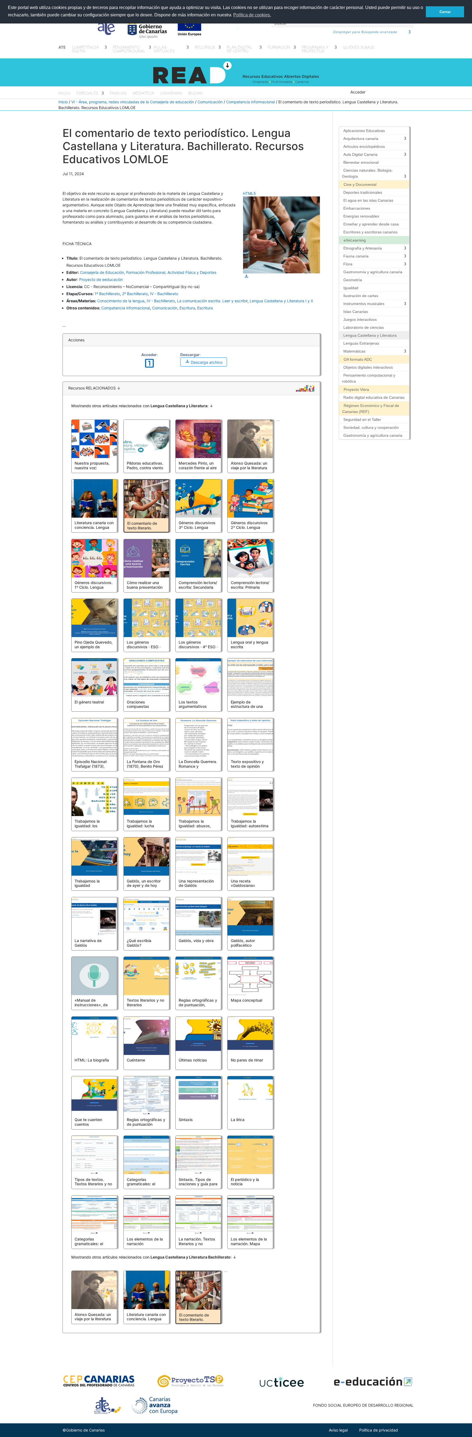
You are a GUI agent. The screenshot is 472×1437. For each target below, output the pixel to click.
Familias (118, 93)
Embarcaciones (356, 208)
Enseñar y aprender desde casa (371, 224)
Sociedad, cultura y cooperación (371, 427)
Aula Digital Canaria (360, 154)
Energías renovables (361, 216)
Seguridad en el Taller (362, 419)
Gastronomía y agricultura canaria (372, 272)
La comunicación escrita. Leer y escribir (212, 300)
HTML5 (249, 193)
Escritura (187, 308)
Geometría (352, 280)
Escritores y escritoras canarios (370, 232)
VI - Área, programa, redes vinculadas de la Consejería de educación (132, 101)
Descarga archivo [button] (203, 361)
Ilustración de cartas (360, 296)
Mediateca (143, 93)
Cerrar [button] (445, 12)
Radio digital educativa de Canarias (374, 397)
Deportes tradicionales (362, 192)
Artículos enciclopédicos (364, 146)
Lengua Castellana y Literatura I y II (281, 300)
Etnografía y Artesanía (362, 248)
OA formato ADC (358, 359)
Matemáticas (354, 351)
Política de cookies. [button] (252, 15)
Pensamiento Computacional (129, 49)
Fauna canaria (355, 256)
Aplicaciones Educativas (364, 130)
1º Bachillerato (107, 293)
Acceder (357, 92)
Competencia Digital (85, 49)
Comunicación (210, 101)
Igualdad (350, 288)
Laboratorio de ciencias (363, 327)
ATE (62, 47)
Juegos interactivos (360, 319)
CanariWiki (171, 93)
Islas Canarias (355, 311)
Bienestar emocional (361, 162)
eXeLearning (355, 240)
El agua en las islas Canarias (368, 200)
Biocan (195, 93)
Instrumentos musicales (363, 303)
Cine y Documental (360, 184)
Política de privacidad (378, 1430)
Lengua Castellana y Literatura (370, 335)
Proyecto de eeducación (101, 279)
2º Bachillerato (135, 293)
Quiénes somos (358, 47)
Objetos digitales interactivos (368, 367)
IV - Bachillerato (164, 293)
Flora (347, 264)
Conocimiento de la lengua (120, 300)
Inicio (64, 93)
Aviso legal (338, 1430)
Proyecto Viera (356, 389)
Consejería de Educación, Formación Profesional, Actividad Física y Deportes (148, 272)
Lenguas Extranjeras (361, 343)
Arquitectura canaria (360, 138)
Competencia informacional (250, 101)
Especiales (87, 93)
